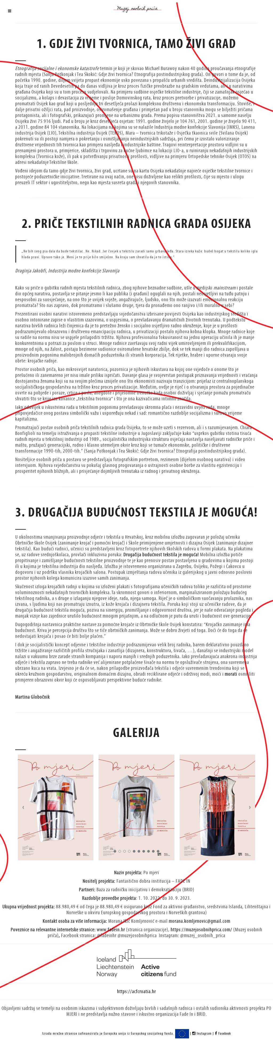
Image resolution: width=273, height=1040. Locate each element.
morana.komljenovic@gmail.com (199, 921)
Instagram (204, 1033)
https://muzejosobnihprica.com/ (201, 929)
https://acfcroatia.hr (136, 991)
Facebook (224, 1033)
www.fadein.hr (111, 929)
